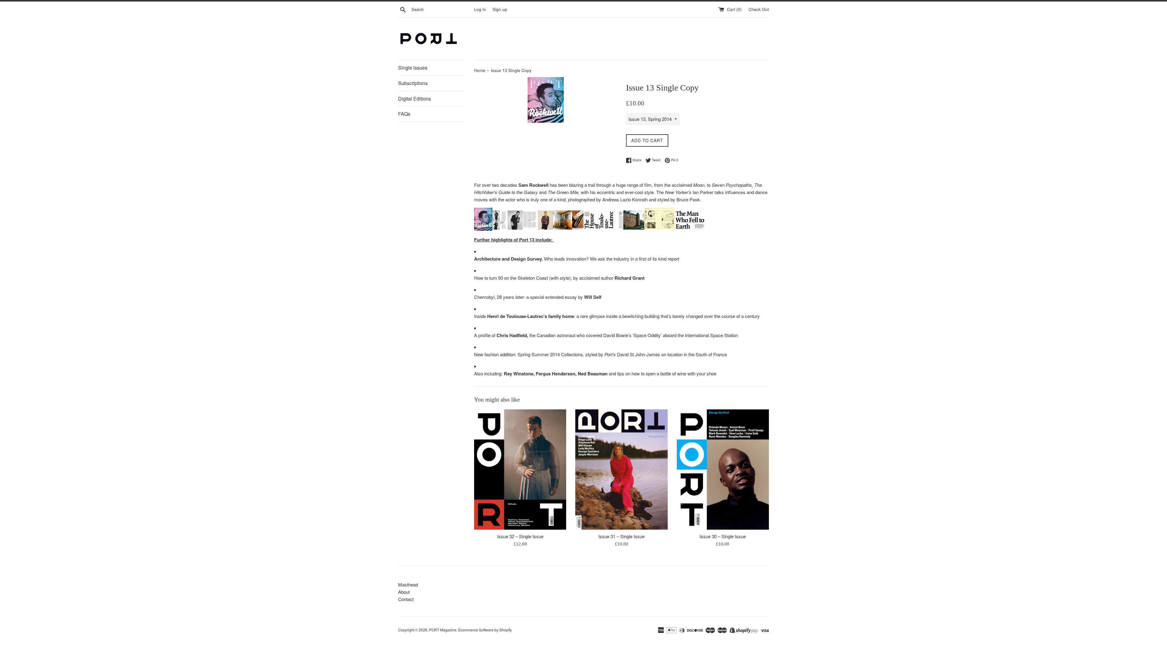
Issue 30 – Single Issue (723, 536)
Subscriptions (413, 83)
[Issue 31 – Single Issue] (621, 469)
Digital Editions (414, 98)
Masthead (408, 584)
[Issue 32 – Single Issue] (520, 469)
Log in (480, 9)
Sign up (500, 9)
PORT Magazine (442, 629)
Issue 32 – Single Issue (520, 536)
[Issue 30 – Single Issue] (723, 469)
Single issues (412, 67)
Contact (406, 599)
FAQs (404, 113)
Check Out (759, 9)
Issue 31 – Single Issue (621, 536)
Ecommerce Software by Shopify (485, 629)
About (404, 592)
